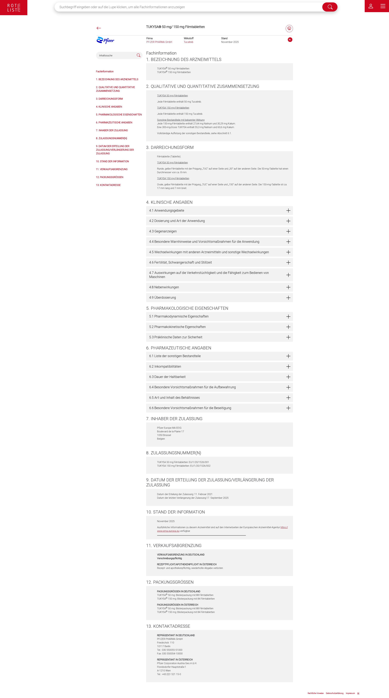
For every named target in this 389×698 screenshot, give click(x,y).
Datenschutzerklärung (334, 693)
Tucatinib (188, 42)
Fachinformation (105, 71)
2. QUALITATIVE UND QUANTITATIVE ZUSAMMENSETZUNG (115, 89)
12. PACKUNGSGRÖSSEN (109, 177)
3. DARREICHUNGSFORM (109, 98)
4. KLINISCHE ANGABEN (109, 106)
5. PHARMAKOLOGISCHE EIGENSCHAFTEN (119, 114)
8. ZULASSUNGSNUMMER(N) (111, 138)
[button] (219, 210)
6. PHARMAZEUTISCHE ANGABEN (114, 122)
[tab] (219, 210)
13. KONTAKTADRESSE (108, 185)
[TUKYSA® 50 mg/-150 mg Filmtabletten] (290, 39)
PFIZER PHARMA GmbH (159, 42)
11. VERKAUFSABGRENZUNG (111, 169)
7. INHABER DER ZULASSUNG (112, 130)
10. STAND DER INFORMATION (112, 161)
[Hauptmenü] (383, 6)
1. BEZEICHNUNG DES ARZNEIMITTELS (117, 79)
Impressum (350, 693)
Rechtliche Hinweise (316, 693)
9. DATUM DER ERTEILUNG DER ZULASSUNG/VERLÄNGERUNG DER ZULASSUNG (115, 150)
